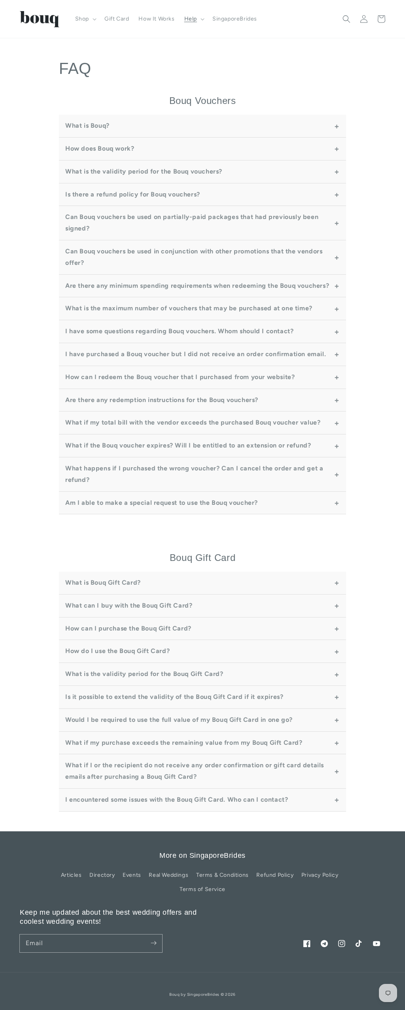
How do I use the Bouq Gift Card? (117, 651)
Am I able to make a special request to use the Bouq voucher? (161, 502)
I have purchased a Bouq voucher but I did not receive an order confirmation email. (195, 354)
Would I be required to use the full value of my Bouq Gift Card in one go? (179, 719)
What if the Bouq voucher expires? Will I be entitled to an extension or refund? (188, 445)
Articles (71, 875)
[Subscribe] (153, 943)
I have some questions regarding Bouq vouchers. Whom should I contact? (179, 331)
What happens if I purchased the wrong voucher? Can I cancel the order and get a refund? (194, 473)
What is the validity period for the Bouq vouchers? (143, 171)
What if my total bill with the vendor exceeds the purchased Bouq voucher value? (192, 422)
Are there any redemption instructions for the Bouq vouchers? (161, 400)
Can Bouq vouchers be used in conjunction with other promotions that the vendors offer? (193, 256)
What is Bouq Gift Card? (103, 582)
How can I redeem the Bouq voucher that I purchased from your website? (180, 377)
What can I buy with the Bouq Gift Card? (128, 605)
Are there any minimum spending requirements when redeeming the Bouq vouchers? (197, 285)
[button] (346, 19)
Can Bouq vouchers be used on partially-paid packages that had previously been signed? (191, 222)
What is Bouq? (87, 125)
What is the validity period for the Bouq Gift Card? (144, 674)
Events (132, 875)
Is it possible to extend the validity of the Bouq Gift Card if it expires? (174, 696)
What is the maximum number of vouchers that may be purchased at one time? (188, 308)
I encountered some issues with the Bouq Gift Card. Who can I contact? (176, 799)
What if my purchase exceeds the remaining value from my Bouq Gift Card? (184, 742)
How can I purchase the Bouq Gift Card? (128, 628)
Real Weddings (168, 875)
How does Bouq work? (99, 148)
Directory (102, 875)
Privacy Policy (319, 875)
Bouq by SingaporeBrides (194, 994)
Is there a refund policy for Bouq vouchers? (132, 194)
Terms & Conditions (222, 875)
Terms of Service (202, 889)
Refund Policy (274, 875)
